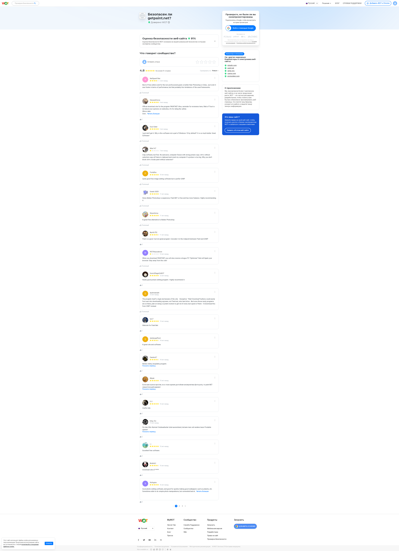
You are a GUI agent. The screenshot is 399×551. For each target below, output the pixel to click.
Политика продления (162, 546)
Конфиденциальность (145, 546)
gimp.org (230, 71)
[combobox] (25, 3)
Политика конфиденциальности (245, 43)
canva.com (231, 73)
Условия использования (179, 546)
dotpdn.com (232, 65)
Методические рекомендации (200, 546)
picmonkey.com (233, 76)
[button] (326, 3)
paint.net (230, 68)
